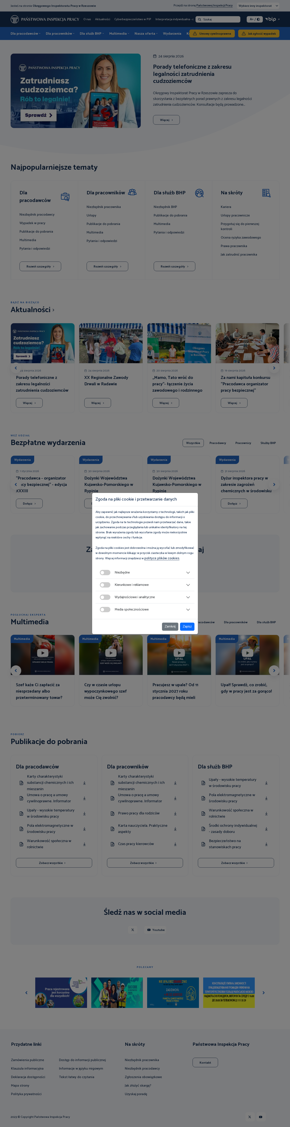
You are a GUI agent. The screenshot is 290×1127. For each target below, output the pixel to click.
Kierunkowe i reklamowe (132, 585)
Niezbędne (122, 572)
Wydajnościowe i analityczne (135, 597)
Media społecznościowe (132, 609)
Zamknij (170, 626)
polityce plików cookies (161, 558)
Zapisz (187, 626)
